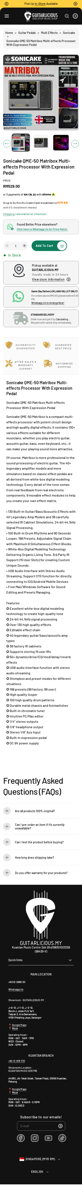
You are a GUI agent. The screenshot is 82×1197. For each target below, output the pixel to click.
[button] (6, 3)
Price (7, 180)
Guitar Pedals (27, 33)
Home (9, 33)
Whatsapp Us (16, 989)
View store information (48, 279)
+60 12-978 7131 (16, 1060)
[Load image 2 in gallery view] (41, 142)
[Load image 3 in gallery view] (61, 142)
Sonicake (69, 33)
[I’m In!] (60, 1126)
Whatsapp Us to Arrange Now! (47, 302)
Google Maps (19, 1024)
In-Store (40, 3)
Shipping (9, 214)
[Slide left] (7, 143)
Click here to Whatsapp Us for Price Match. (42, 229)
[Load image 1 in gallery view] (21, 143)
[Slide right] (75, 143)
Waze (15, 1028)
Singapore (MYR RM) (40, 1159)
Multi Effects (49, 33)
